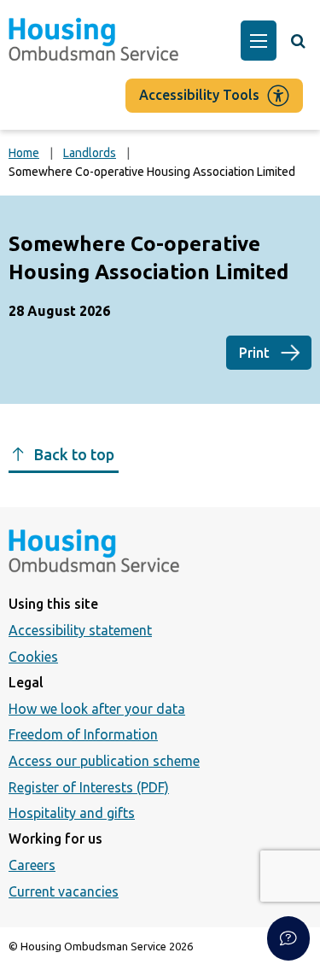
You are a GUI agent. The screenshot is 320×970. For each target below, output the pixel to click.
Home (24, 153)
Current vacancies (64, 891)
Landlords (89, 153)
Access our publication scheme (104, 760)
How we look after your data (97, 708)
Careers (32, 865)
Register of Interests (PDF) (89, 787)
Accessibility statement (80, 630)
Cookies (33, 656)
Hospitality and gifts (72, 813)
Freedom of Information (83, 734)
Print (254, 352)
